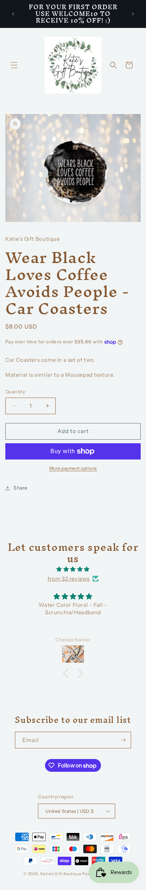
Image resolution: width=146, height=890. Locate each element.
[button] (14, 65)
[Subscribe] (123, 740)
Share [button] (20, 488)
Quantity (15, 391)
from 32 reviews (68, 578)
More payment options (73, 468)
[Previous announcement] (13, 14)
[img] (73, 569)
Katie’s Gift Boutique (61, 873)
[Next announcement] (133, 14)
